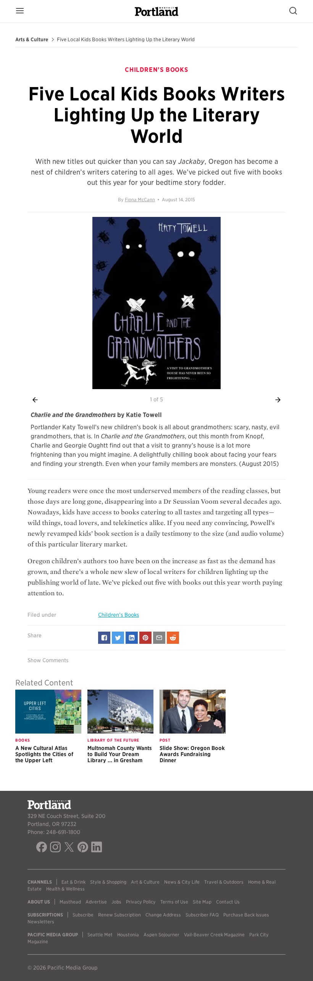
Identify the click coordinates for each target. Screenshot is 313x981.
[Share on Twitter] (118, 638)
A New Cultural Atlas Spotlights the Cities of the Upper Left (44, 754)
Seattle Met (100, 934)
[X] (69, 848)
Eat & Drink (73, 882)
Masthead (70, 902)
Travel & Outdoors (224, 882)
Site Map (202, 902)
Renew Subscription (119, 915)
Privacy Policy (141, 902)
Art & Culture (145, 882)
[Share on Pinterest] (145, 638)
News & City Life (182, 882)
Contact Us (228, 902)
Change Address (163, 915)
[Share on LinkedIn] (132, 638)
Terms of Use (174, 902)
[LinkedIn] (96, 848)
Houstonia (128, 934)
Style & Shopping (108, 882)
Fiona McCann (140, 199)
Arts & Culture (31, 39)
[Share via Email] (159, 638)
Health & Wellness (65, 889)
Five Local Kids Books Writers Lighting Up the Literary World (126, 39)
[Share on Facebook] (104, 638)
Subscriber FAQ (202, 915)
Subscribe (83, 915)
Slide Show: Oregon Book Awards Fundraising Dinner (192, 754)
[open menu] (20, 11)
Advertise (96, 902)
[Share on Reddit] (173, 638)
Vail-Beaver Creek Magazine (214, 934)
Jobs (116, 902)
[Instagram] (55, 848)
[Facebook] (41, 848)
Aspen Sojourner (161, 934)
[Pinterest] (82, 848)
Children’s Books (118, 615)
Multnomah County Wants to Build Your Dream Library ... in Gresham (119, 754)
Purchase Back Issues (246, 915)
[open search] (293, 11)
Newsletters (40, 921)
